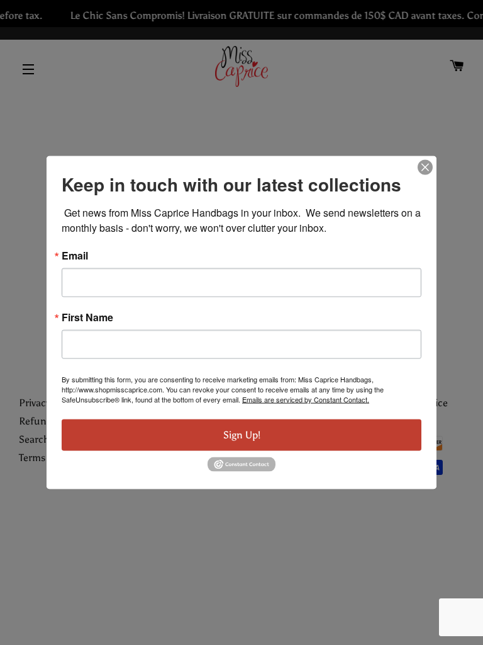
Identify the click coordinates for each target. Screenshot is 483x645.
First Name (87, 317)
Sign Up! (241, 435)
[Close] (425, 167)
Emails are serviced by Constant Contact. (305, 399)
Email (75, 256)
